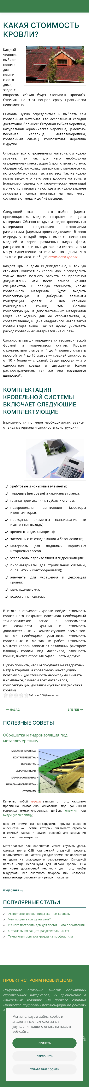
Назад (15, 709)
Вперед (73, 709)
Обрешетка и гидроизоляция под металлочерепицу (35, 737)
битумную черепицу (17, 815)
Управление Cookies (44, 1069)
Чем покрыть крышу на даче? (29, 919)
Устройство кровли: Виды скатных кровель (39, 914)
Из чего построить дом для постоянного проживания (46, 925)
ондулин (71, 810)
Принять (44, 1043)
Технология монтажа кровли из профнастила (40, 936)
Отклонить (45, 1056)
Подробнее (11, 890)
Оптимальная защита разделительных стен (39, 931)
